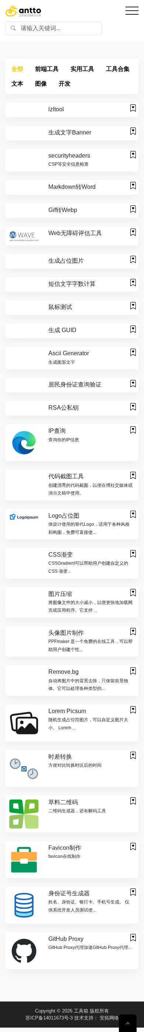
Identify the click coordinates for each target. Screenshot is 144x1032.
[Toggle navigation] (132, 11)
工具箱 (81, 1011)
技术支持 (83, 1018)
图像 (41, 83)
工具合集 (118, 69)
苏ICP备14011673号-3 (49, 1018)
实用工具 (82, 69)
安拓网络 (109, 1018)
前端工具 (47, 69)
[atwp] (23, 10)
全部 (17, 69)
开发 (65, 83)
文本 (17, 83)
